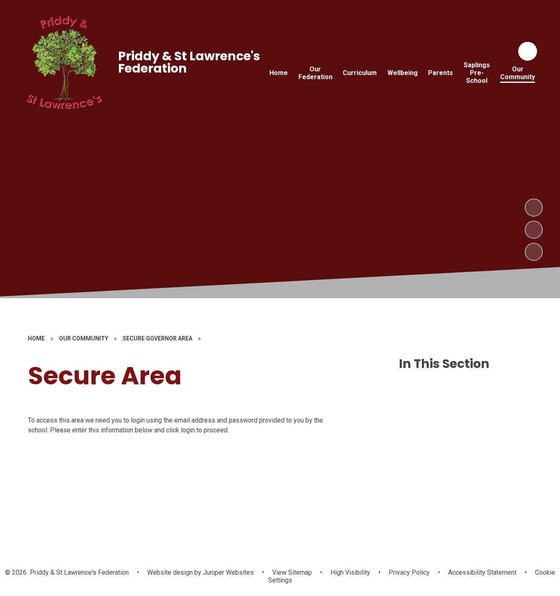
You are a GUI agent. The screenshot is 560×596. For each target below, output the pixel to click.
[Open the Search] (527, 51)
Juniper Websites (227, 572)
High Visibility (350, 572)
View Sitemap (292, 572)
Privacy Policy (409, 572)
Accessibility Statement (482, 572)
